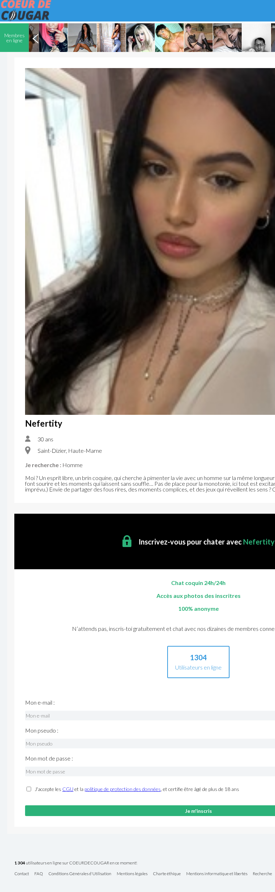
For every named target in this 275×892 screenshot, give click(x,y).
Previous (35, 37)
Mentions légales (132, 874)
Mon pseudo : (41, 730)
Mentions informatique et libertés (216, 874)
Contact (21, 874)
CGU (67, 789)
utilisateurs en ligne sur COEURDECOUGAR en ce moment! (75, 863)
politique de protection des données (123, 789)
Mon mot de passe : (49, 758)
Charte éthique (167, 874)
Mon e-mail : (40, 702)
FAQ (38, 874)
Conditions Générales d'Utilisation (79, 874)
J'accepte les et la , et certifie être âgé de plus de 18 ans (137, 789)
